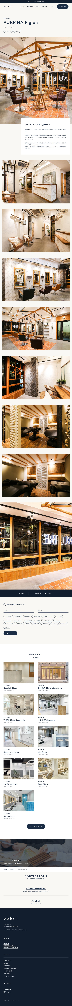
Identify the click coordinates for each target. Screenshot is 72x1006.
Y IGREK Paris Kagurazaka (14, 720)
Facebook (8, 989)
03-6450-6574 (36, 888)
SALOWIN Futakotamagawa (50, 688)
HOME (5, 869)
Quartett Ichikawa (11, 752)
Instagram (8, 992)
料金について (7, 965)
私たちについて (8, 960)
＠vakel (35, 901)
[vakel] (8, 6)
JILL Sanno (42, 752)
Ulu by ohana (9, 816)
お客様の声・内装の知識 (10, 968)
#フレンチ (16, 31)
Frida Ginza (43, 784)
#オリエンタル (8, 31)
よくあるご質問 (8, 971)
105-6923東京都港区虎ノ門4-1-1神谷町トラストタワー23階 (11, 945)
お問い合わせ (7, 973)
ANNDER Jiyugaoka (46, 720)
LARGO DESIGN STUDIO (11, 926)
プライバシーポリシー (9, 976)
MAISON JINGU (10, 784)
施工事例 (12, 869)
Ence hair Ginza (10, 688)
